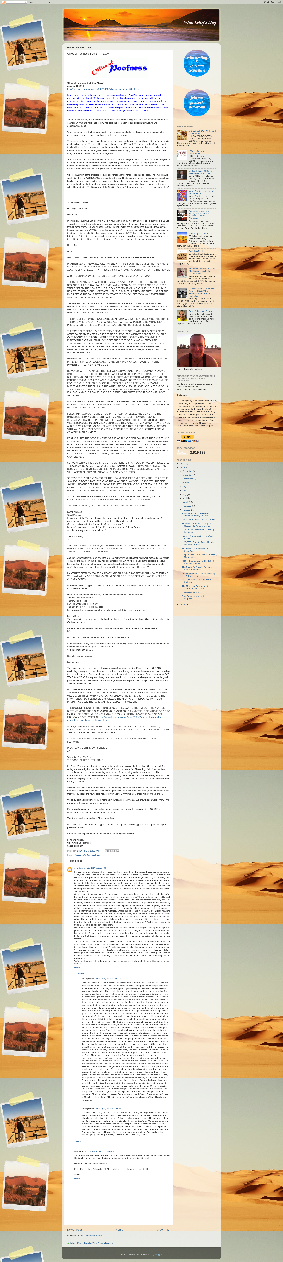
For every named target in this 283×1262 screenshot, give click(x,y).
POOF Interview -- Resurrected (197, 152)
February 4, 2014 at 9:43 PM (108, 1108)
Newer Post (74, 1229)
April (184, 498)
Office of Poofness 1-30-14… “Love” (199, 519)
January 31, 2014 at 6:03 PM (100, 1151)
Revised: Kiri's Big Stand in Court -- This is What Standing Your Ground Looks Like (201, 292)
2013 (182, 604)
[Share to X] (112, 850)
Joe (76, 868)
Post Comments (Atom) (91, 1236)
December (187, 471)
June (185, 490)
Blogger (158, 1254)
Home (119, 1229)
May (184, 494)
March (185, 502)
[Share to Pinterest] (117, 850)
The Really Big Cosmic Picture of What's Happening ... (197, 568)
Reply (77, 968)
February (187, 506)
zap (98, 855)
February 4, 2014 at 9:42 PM (108, 979)
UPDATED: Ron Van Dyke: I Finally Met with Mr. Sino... (198, 543)
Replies (80, 974)
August (186, 483)
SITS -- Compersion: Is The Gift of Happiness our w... (198, 562)
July (184, 487)
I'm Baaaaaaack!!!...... (192, 592)
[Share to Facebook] (115, 850)
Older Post (163, 1229)
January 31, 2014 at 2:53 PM (92, 868)
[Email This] (106, 850)
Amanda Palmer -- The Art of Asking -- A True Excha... (198, 575)
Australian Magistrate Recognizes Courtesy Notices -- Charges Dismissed (199, 214)
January (186, 510)
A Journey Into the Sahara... (202, 233)
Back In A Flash (196, 251)
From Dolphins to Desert (200, 311)
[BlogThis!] (109, 850)
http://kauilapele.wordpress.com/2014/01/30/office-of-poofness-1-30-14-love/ (103, 89)
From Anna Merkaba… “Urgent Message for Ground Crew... (196, 524)
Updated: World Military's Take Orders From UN (200, 172)
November (187, 475)
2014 (182, 468)
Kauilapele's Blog (83, 855)
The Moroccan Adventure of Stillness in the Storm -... (195, 587)
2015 (182, 464)
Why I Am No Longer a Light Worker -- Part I (202, 192)
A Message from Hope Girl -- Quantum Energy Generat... (196, 514)
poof (94, 855)
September (187, 479)
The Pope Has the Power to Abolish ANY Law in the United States (202, 271)
